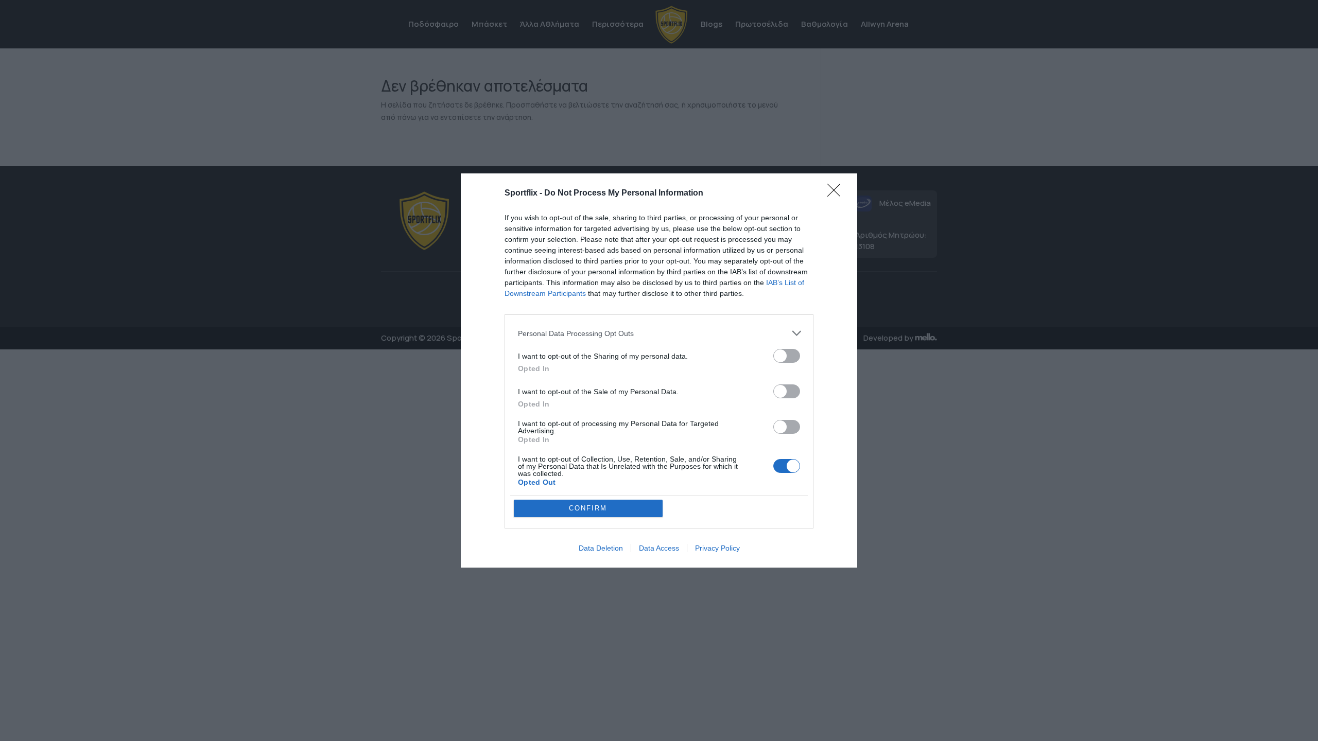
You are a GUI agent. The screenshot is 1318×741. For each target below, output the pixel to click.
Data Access (659, 548)
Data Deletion (601, 548)
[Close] (837, 193)
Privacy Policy (717, 548)
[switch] (786, 356)
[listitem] (659, 333)
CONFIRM (588, 508)
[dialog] (659, 370)
